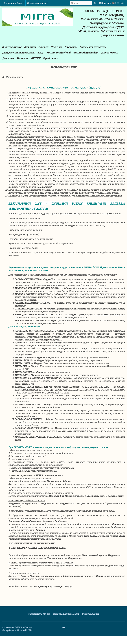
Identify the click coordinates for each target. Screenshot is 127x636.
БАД (40, 52)
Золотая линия (11, 47)
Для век (43, 47)
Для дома (8, 58)
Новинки (22, 58)
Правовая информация (66, 613)
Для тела (56, 47)
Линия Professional (58, 52)
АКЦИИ (36, 58)
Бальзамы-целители (93, 47)
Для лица (30, 47)
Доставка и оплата (37, 3)
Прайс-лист (50, 58)
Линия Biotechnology (86, 52)
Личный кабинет (14, 3)
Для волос (70, 47)
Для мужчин (109, 52)
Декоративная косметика (18, 52)
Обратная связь (90, 613)
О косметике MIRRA (39, 613)
